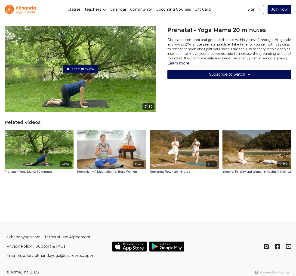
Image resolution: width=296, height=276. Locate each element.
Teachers (93, 9)
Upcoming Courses (173, 9)
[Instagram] (266, 246)
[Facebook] (277, 246)
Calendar (118, 9)
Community (141, 9)
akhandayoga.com (23, 237)
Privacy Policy (19, 246)
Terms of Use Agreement (67, 237)
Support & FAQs (50, 246)
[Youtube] (288, 246)
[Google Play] (167, 246)
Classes (74, 9)
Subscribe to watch (227, 74)
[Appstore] (129, 246)
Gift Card (202, 9)
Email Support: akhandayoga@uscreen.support (50, 255)
